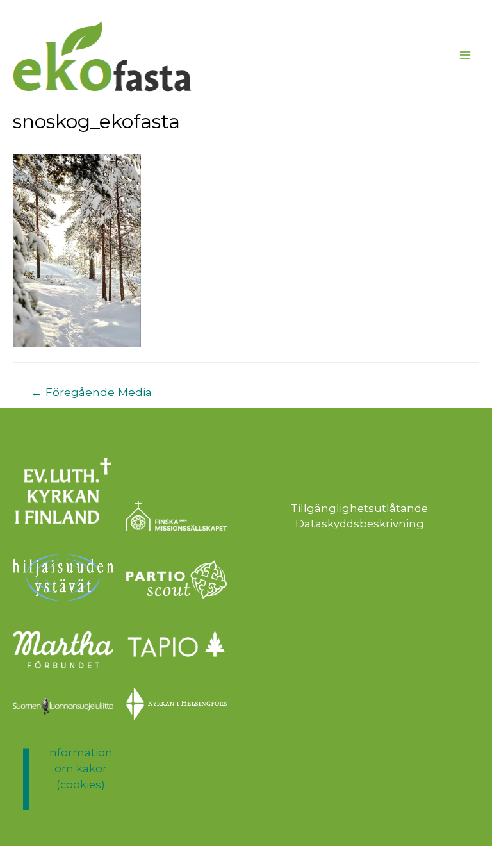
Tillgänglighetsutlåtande (359, 508)
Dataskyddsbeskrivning (359, 523)
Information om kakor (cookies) (81, 768)
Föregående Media (91, 392)
